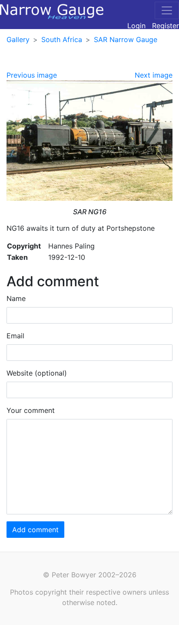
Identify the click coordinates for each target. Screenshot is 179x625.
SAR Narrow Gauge (125, 39)
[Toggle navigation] (167, 10)
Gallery (18, 39)
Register (165, 25)
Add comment (35, 529)
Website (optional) (37, 373)
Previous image (32, 75)
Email (15, 335)
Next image (153, 75)
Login (136, 25)
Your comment (31, 410)
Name (16, 298)
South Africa (61, 39)
